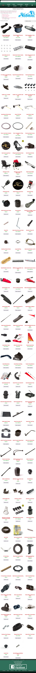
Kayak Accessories (5, 16)
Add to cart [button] (30, 39)
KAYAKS (8, 4)
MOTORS (26, 4)
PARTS (14, 4)
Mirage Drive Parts (5, 14)
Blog (16, 670)
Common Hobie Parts (5, 15)
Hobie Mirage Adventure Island (5, 11)
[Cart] (32, 5)
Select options (6, 39)
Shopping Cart (30, 670)
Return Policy (24, 670)
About (19, 670)
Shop (8, 670)
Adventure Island (10, 17)
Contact (4, 670)
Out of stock (6, 58)
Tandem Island (14, 11)
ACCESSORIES (20, 4)
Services (12, 670)
